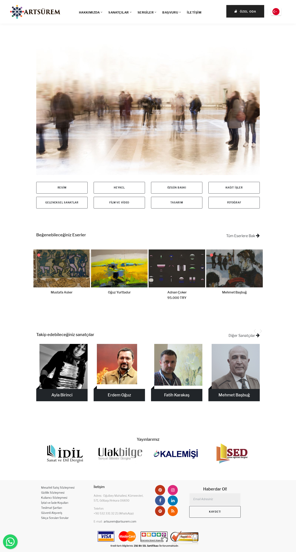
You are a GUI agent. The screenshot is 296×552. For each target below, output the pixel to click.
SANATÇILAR (118, 12)
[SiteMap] (173, 511)
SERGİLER (146, 12)
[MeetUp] (160, 511)
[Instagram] (173, 490)
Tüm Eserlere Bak (241, 236)
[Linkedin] (173, 500)
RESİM (62, 187)
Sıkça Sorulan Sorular (55, 518)
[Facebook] (160, 500)
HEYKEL (119, 187)
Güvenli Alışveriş (51, 512)
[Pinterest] (160, 490)
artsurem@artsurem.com (120, 521)
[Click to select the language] (276, 12)
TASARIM (176, 202)
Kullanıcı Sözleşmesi (54, 497)
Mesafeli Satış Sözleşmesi (58, 487)
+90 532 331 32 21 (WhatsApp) (114, 513)
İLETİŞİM (194, 12)
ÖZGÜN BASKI (176, 187)
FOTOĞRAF (234, 202)
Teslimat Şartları (51, 507)
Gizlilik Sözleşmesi (52, 492)
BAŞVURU (170, 12)
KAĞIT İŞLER (234, 187)
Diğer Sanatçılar (242, 335)
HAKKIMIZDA (89, 12)
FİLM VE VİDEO (119, 202)
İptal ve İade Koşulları (54, 502)
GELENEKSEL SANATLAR (62, 202)
